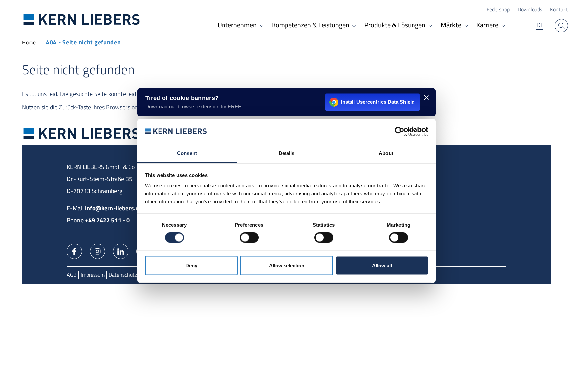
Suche (561, 25)
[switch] (249, 237)
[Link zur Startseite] (81, 19)
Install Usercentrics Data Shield (377, 102)
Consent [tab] (187, 153)
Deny (191, 265)
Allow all (382, 265)
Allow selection (286, 265)
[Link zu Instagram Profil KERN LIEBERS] (97, 251)
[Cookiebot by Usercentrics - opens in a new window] (399, 131)
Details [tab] (287, 153)
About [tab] (386, 153)
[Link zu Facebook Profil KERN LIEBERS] (74, 251)
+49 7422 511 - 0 (107, 220)
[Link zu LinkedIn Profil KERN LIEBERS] (120, 251)
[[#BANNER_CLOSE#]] (426, 97)
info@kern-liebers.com (116, 208)
